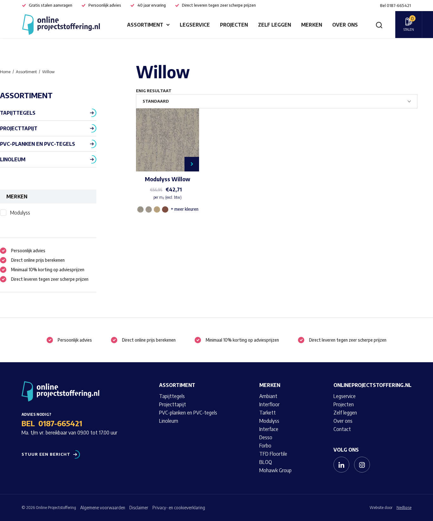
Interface (268, 429)
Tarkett (267, 412)
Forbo (265, 445)
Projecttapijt (18, 128)
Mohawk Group (275, 470)
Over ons (345, 25)
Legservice (195, 25)
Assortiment (145, 25)
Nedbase (404, 507)
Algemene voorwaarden (102, 507)
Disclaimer (138, 507)
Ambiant (268, 396)
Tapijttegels (18, 113)
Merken (311, 25)
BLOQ (265, 462)
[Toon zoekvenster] (379, 25)
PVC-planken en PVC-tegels (37, 144)
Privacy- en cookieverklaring (178, 507)
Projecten (234, 25)
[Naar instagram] (362, 465)
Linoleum (12, 159)
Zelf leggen (274, 25)
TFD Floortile (273, 454)
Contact (342, 429)
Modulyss (20, 212)
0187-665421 (60, 423)
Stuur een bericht (46, 454)
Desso (265, 437)
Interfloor (269, 404)
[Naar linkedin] (341, 465)
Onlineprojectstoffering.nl (372, 385)
